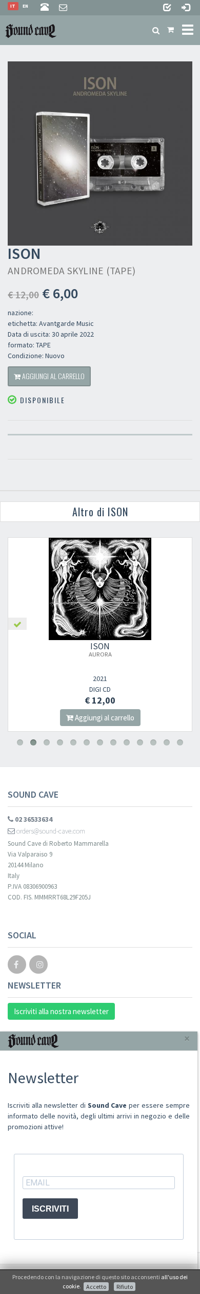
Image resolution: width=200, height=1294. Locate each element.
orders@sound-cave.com (50, 831)
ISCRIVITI (50, 1208)
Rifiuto (124, 1286)
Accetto (96, 1286)
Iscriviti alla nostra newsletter (61, 1011)
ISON (100, 649)
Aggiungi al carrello (53, 375)
